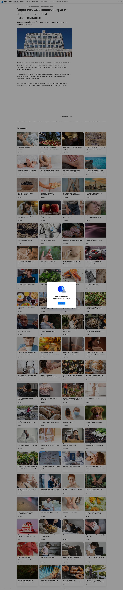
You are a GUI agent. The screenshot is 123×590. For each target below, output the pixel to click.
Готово (61, 303)
